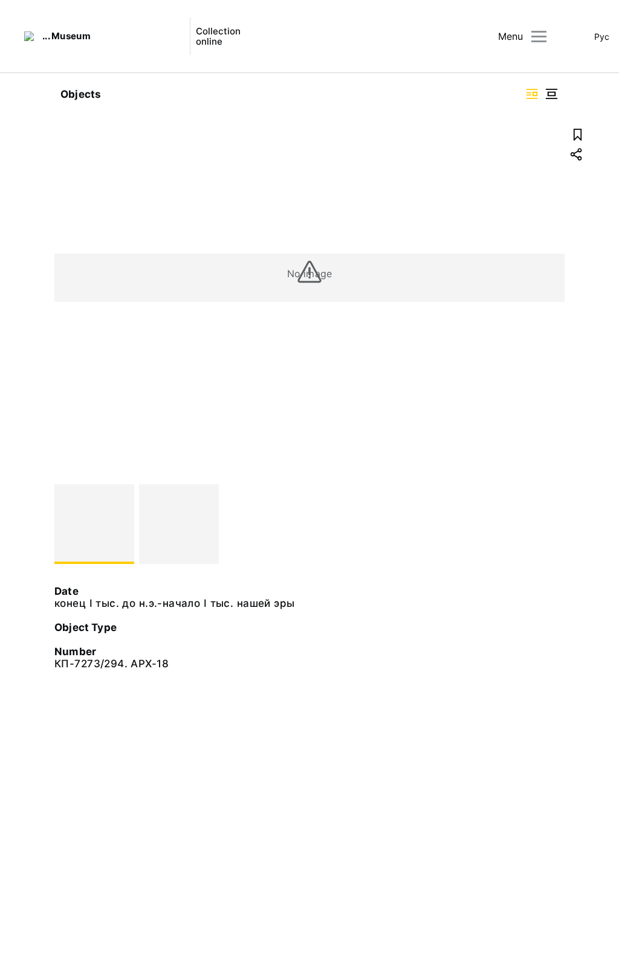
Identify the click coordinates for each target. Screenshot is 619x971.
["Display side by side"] (532, 94)
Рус (601, 36)
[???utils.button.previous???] (68, 524)
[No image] (94, 524)
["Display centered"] (551, 94)
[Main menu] (539, 36)
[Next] (550, 524)
